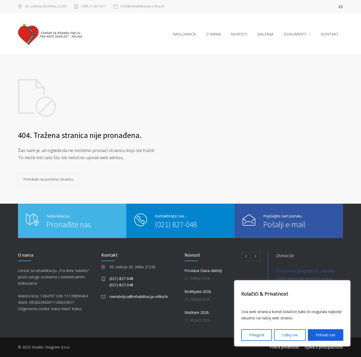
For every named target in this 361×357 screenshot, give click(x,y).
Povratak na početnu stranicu (48, 179)
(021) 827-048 (176, 224)
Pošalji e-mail (284, 224)
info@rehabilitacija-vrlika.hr (143, 6)
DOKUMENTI (295, 34)
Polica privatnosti (284, 347)
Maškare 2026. (197, 312)
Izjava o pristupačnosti (323, 347)
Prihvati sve (325, 334)
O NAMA (213, 34)
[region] (292, 313)
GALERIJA (265, 34)
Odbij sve (290, 334)
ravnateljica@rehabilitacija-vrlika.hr (138, 296)
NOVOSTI (239, 34)
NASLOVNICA (184, 34)
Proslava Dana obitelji (203, 270)
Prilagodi (256, 334)
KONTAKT (330, 34)
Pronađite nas (69, 224)
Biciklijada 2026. (198, 291)
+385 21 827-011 (93, 6)
